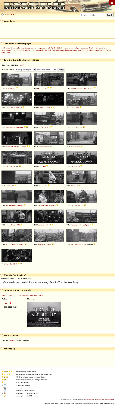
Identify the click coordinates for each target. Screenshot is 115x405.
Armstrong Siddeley (78, 88)
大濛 (3, 48)
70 (82, 205)
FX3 (45, 108)
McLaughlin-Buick (78, 225)
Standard (74, 244)
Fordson (41, 186)
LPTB (79, 205)
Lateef (21, 65)
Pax (78, 147)
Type (48, 127)
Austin (8, 108)
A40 (12, 108)
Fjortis (108, 50)
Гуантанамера (82, 48)
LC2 (22, 244)
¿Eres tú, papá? (11, 48)
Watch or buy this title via (11, 279)
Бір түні (102, 50)
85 (16, 264)
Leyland (74, 205)
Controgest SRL (90, 399)
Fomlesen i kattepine (90, 50)
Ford (7, 166)
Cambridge (18, 127)
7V (46, 186)
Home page (9, 14)
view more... (6, 52)
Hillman (9, 205)
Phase (19, 205)
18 (14, 264)
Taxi (48, 108)
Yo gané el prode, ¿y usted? (32, 50)
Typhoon (89, 88)
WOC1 (11, 186)
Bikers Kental (16, 50)
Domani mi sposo (68, 48)
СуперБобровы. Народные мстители (66, 50)
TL (46, 225)
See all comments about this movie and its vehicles (22, 295)
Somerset (18, 108)
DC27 (14, 147)
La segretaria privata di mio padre (31, 48)
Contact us (99, 399)
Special (88, 225)
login (12, 340)
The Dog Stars (94, 48)
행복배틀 (47, 50)
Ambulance (21, 147)
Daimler (9, 147)
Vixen (76, 186)
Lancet (46, 147)
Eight (44, 166)
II (22, 205)
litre (46, 244)
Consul (12, 166)
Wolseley (9, 264)
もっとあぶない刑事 (53, 48)
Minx (14, 205)
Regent (44, 88)
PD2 (18, 225)
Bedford (41, 127)
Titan (14, 225)
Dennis (41, 147)
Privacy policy (109, 399)
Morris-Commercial (13, 244)
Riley (39, 244)
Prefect (77, 166)
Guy (72, 186)
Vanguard (82, 244)
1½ (43, 244)
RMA (49, 244)
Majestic (12, 88)
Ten (77, 108)
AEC (7, 88)
